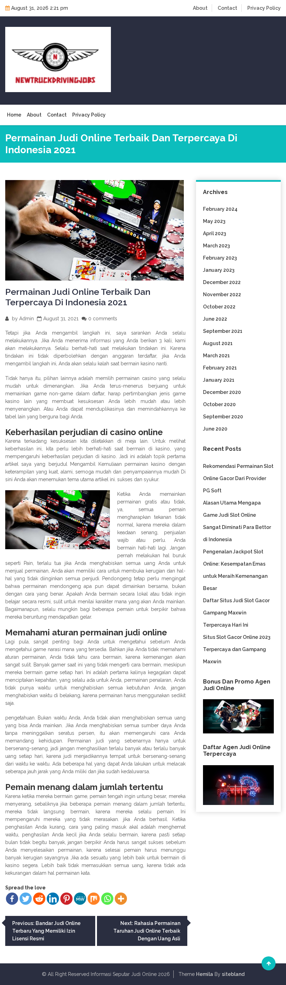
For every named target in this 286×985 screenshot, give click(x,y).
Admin (26, 318)
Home (14, 115)
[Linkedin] (53, 899)
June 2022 (215, 319)
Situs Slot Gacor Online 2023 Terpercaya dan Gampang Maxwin (236, 649)
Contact (227, 8)
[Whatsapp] (107, 899)
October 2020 (219, 404)
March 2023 (216, 245)
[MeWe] (80, 899)
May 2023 (214, 221)
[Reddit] (39, 899)
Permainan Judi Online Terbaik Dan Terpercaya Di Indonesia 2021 (77, 296)
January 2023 (218, 270)
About (200, 8)
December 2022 (222, 282)
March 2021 (216, 355)
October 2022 (219, 306)
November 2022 (222, 294)
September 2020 (223, 416)
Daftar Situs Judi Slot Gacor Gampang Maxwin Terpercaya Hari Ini (236, 613)
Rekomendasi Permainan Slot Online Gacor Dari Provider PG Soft (238, 478)
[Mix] (94, 899)
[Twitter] (26, 899)
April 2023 (214, 233)
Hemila (204, 974)
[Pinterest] (66, 899)
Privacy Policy (264, 8)
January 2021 (218, 380)
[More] (121, 899)
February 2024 (220, 209)
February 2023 (220, 258)
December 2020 (222, 392)
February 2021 (220, 368)
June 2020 (215, 429)
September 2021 (222, 331)
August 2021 (218, 343)
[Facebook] (12, 899)
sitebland (233, 974)
